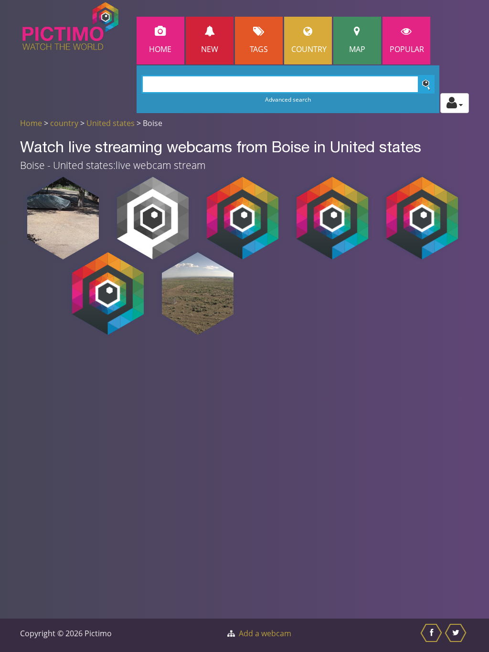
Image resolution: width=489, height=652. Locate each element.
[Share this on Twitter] (457, 635)
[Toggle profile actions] (454, 103)
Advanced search (288, 99)
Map (357, 49)
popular (407, 49)
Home (160, 49)
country (64, 123)
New (209, 49)
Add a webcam (265, 633)
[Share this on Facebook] (432, 635)
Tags (259, 49)
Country (309, 49)
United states (110, 123)
